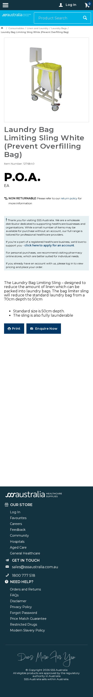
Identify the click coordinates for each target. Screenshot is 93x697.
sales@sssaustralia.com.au (35, 567)
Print (16, 329)
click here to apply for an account (49, 245)
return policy (69, 198)
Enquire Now (45, 329)
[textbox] (56, 18)
